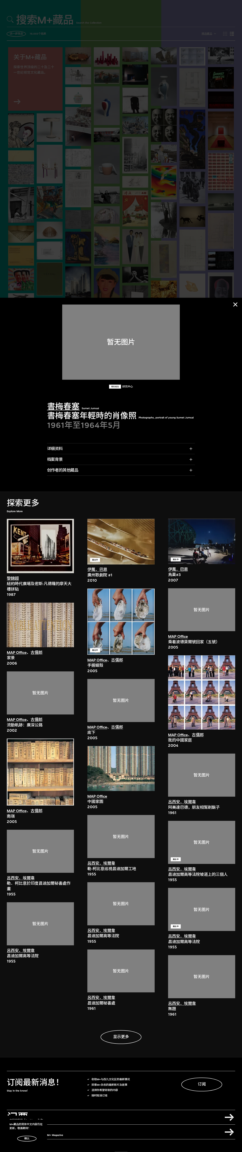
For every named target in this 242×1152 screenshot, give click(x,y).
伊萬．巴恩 (97, 569)
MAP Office (17, 652)
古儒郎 (37, 652)
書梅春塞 (63, 406)
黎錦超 (13, 578)
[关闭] (235, 304)
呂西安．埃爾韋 (21, 878)
